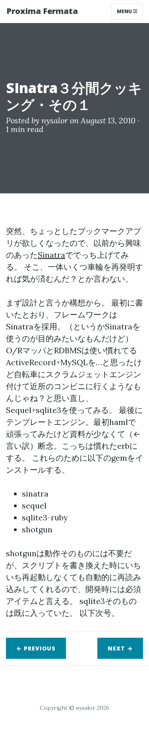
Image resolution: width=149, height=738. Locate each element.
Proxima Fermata (42, 11)
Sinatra (51, 255)
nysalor (54, 120)
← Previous (36, 648)
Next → (120, 648)
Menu (125, 11)
